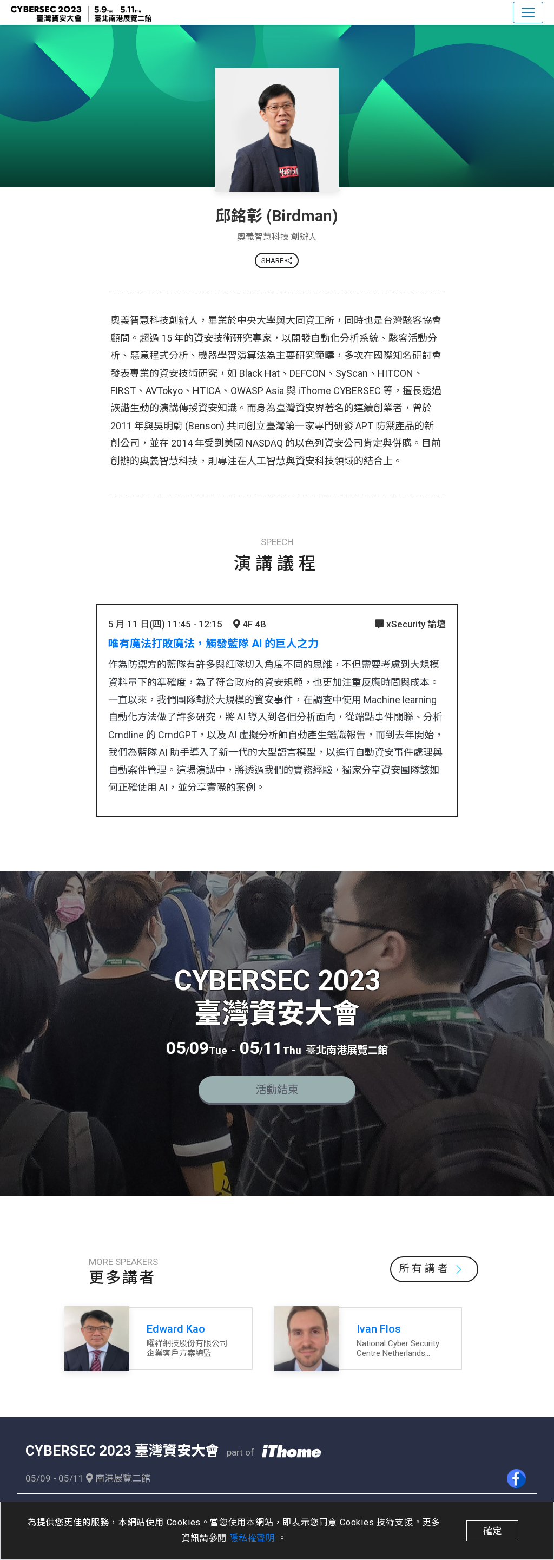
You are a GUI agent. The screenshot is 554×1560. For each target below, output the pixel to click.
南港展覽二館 (121, 1478)
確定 (492, 1530)
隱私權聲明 (253, 1538)
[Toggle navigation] (528, 12)
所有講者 (425, 1269)
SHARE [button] (273, 261)
